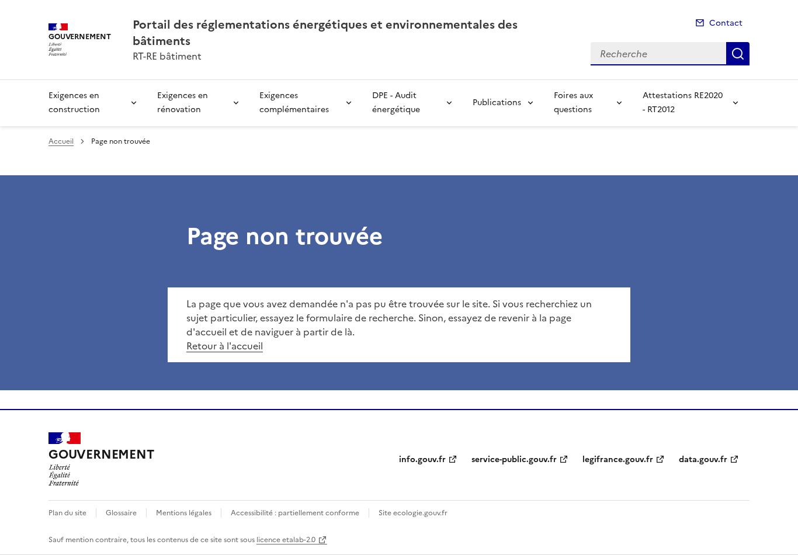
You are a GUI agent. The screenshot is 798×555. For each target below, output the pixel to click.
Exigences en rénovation (182, 102)
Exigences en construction (74, 102)
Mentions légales (183, 513)
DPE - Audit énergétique (396, 102)
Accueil (61, 141)
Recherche (738, 53)
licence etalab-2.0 (285, 540)
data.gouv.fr (703, 459)
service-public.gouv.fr (514, 459)
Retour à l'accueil (224, 346)
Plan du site (67, 513)
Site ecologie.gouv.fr (413, 513)
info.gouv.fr (422, 459)
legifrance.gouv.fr (617, 459)
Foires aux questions (573, 102)
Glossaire (121, 513)
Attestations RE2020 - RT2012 (683, 102)
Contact (726, 23)
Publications (497, 102)
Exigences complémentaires (294, 102)
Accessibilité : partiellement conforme (295, 513)
